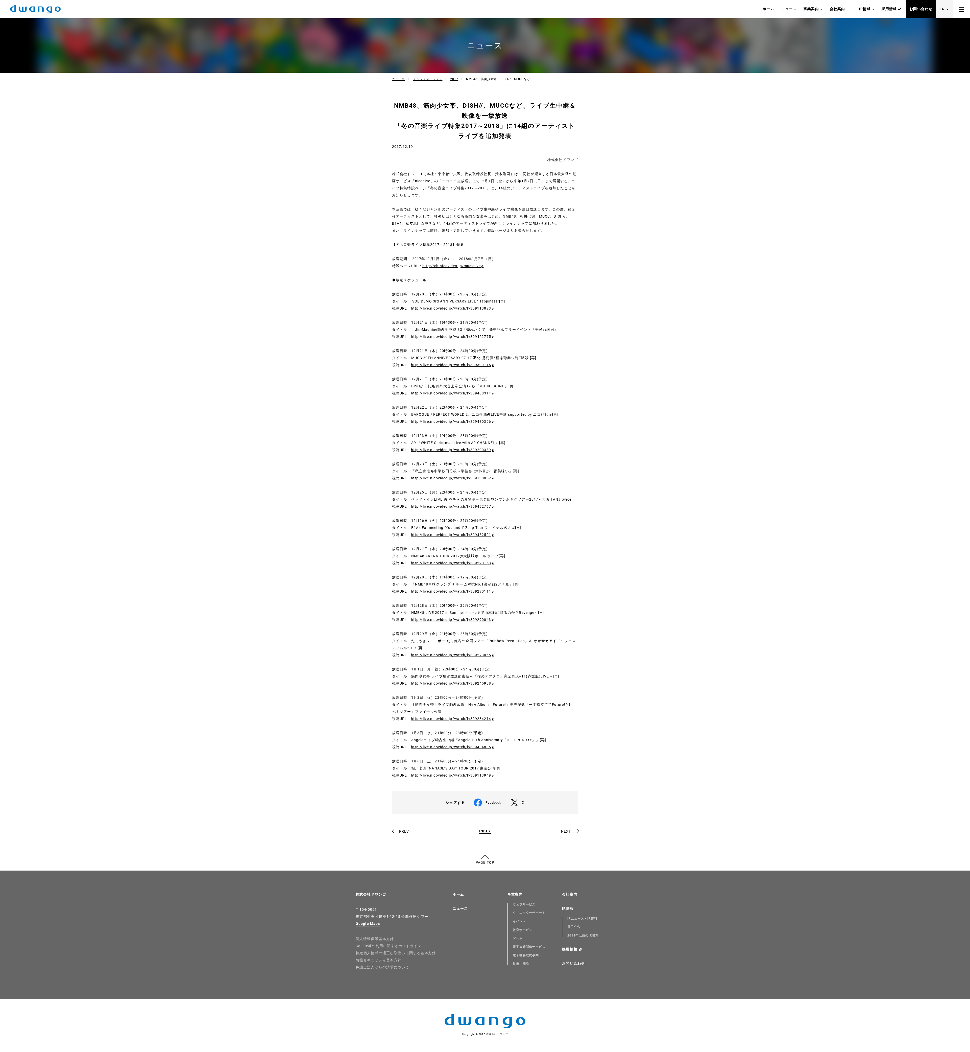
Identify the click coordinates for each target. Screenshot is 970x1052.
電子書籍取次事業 (526, 955)
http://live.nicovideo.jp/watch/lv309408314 (451, 393)
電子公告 (573, 927)
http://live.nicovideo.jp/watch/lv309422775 (451, 337)
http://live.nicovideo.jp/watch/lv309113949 (451, 775)
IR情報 (864, 9)
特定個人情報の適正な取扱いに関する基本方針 (396, 953)
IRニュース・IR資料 (582, 918)
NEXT (566, 831)
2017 (454, 79)
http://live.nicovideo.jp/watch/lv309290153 (451, 563)
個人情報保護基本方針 (375, 939)
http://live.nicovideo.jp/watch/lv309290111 (451, 591)
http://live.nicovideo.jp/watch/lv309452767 (451, 506)
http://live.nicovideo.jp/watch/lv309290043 (451, 620)
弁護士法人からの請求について (382, 967)
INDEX (485, 831)
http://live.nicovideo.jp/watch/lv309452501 (451, 535)
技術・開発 (521, 964)
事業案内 (811, 9)
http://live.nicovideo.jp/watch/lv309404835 (451, 747)
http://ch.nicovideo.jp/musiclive (451, 266)
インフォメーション (428, 79)
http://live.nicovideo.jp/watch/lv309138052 (451, 478)
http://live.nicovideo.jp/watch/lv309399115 (451, 365)
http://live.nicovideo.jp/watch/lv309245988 (451, 683)
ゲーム (518, 938)
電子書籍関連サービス (529, 947)
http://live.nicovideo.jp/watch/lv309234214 (451, 719)
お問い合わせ (920, 9)
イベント (519, 921)
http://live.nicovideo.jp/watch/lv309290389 (451, 450)
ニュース (788, 9)
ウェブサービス (524, 904)
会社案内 (837, 9)
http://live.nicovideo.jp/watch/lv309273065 (451, 655)
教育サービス (522, 930)
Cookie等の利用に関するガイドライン (388, 946)
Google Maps (368, 924)
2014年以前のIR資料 (583, 935)
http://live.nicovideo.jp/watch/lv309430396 (451, 421)
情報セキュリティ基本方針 (378, 960)
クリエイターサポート (529, 913)
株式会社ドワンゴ (371, 894)
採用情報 (889, 9)
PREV (404, 831)
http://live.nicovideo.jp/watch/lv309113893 (451, 308)
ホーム (768, 9)
